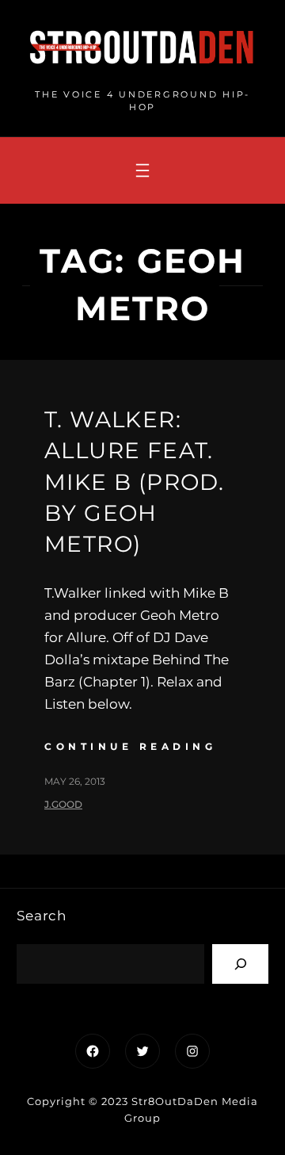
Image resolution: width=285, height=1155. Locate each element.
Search (41, 916)
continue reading (130, 746)
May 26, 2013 (74, 781)
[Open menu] (142, 170)
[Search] (240, 963)
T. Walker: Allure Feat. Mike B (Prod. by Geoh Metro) (134, 481)
